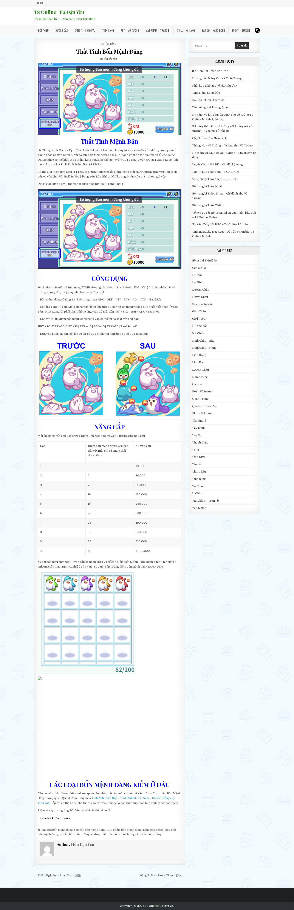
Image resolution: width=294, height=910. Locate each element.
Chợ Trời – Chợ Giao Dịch (209, 138)
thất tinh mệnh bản (113, 834)
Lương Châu (200, 369)
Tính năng (108, 30)
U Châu (197, 493)
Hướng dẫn (62, 30)
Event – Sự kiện (241, 30)
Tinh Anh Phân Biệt (104, 798)
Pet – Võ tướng (130, 30)
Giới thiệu (43, 30)
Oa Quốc (197, 384)
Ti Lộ (195, 449)
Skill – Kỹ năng (186, 30)
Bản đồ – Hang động (213, 30)
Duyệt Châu (200, 297)
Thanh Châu (200, 442)
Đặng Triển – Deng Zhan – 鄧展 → (162, 875)
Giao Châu (199, 311)
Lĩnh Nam (198, 362)
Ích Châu (198, 333)
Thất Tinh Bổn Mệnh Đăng (109, 51)
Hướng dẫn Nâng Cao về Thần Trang (217, 78)
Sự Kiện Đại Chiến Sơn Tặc (210, 71)
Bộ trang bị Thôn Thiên (207, 205)
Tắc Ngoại (199, 420)
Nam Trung (200, 377)
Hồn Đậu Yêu (110, 59)
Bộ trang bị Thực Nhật (207, 186)
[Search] (257, 30)
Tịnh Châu (199, 471)
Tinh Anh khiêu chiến (134, 798)
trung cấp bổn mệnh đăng (144, 834)
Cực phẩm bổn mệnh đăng (124, 829)
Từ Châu (198, 486)
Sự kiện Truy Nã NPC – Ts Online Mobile (220, 224)
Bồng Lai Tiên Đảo (204, 260)
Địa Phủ (197, 282)
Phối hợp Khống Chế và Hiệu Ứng (214, 85)
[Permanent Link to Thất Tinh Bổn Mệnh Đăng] (109, 99)
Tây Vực (197, 435)
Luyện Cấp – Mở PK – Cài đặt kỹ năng (217, 164)
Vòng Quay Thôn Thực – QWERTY (215, 179)
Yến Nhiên (199, 508)
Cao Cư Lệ (199, 267)
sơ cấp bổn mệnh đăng (74, 834)
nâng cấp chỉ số (153, 829)
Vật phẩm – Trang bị (158, 30)
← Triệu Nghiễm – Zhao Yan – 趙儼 (57, 875)
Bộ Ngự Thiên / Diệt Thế (208, 100)
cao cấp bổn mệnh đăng (89, 829)
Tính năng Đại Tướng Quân (210, 107)
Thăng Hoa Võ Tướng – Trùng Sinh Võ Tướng (222, 145)
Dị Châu (197, 275)
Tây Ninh (198, 427)
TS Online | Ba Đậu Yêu (59, 12)
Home (40, 3)
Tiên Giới (198, 457)
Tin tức (197, 464)
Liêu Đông (199, 355)
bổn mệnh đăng (62, 829)
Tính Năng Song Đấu (206, 92)
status (95, 834)
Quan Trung (200, 398)
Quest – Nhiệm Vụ (85, 30)
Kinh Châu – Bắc (203, 340)
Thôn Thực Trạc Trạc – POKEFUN (215, 171)
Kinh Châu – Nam (204, 347)
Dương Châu (200, 289)
